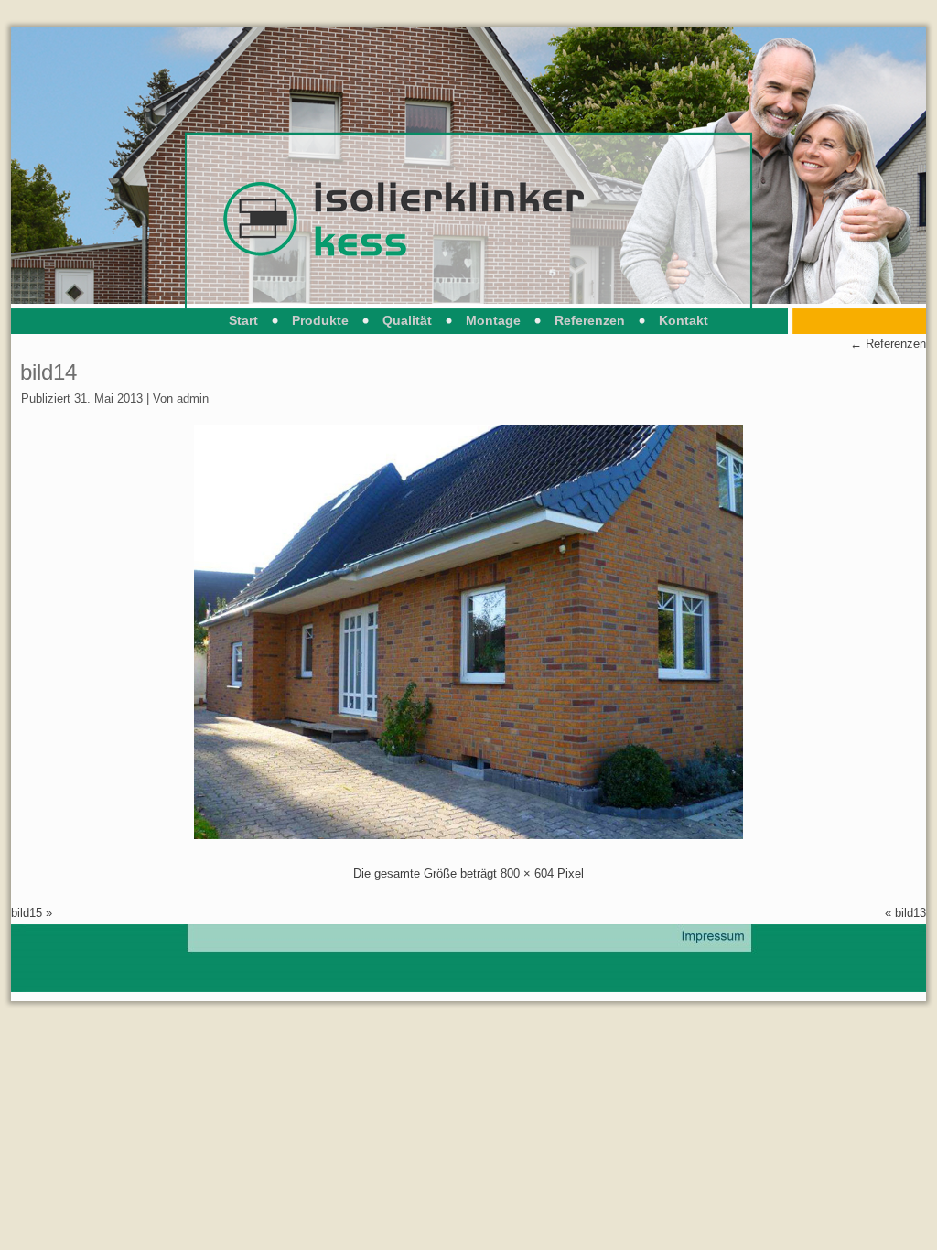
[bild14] (468, 835)
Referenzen (590, 320)
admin (193, 398)
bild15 (26, 913)
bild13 (910, 913)
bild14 (48, 372)
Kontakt (683, 320)
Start (243, 320)
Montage (493, 320)
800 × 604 (527, 873)
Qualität (407, 320)
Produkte (320, 320)
